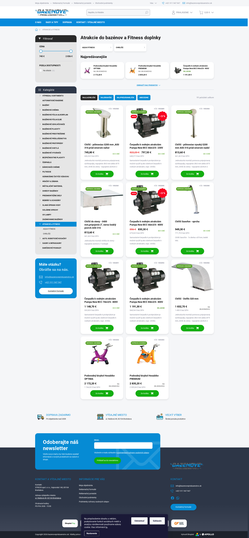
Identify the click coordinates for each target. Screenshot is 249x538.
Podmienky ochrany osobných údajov (94, 502)
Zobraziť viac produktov (147, 85)
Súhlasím (157, 521)
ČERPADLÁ (46, 162)
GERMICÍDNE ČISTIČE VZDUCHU (55, 176)
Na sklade (48, 70)
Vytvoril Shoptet (187, 534)
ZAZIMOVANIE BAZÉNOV (52, 219)
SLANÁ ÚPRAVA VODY (51, 205)
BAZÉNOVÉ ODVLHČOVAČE (53, 124)
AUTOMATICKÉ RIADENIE (52, 100)
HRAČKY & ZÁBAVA (50, 181)
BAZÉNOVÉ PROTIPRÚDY (52, 143)
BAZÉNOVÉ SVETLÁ (50, 148)
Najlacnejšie (88, 97)
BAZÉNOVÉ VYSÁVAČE (51, 153)
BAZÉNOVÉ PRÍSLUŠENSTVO (54, 138)
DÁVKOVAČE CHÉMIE (51, 167)
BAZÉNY (45, 105)
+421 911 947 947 (53, 282)
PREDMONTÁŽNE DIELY (52, 196)
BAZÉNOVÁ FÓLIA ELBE (52, 119)
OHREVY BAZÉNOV (50, 191)
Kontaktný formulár (56, 291)
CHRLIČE (46, 234)
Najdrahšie (106, 97)
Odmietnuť (139, 521)
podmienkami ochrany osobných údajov (133, 453)
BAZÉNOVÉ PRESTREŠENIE (53, 134)
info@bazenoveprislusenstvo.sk (59, 277)
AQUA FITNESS (49, 229)
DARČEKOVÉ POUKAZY (51, 248)
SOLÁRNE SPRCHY (50, 210)
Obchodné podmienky (104, 3)
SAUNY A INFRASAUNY (51, 243)
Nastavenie (92, 533)
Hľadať (146, 12)
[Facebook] (172, 497)
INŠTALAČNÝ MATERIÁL (52, 186)
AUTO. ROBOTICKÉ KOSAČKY (54, 238)
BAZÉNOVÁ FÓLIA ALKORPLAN (55, 115)
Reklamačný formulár (61, 3)
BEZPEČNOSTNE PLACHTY (53, 157)
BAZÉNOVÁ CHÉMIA (50, 110)
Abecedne (143, 97)
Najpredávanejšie (125, 97)
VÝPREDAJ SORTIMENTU (52, 96)
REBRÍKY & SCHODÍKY (51, 200)
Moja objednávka (42, 3)
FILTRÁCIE (46, 172)
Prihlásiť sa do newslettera (107, 460)
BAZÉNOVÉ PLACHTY (51, 129)
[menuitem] (39, 22)
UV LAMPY (46, 215)
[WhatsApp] (178, 497)
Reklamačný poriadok (82, 3)
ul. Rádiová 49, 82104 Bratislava (48, 498)
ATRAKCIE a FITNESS (51, 224)
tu (106, 527)
